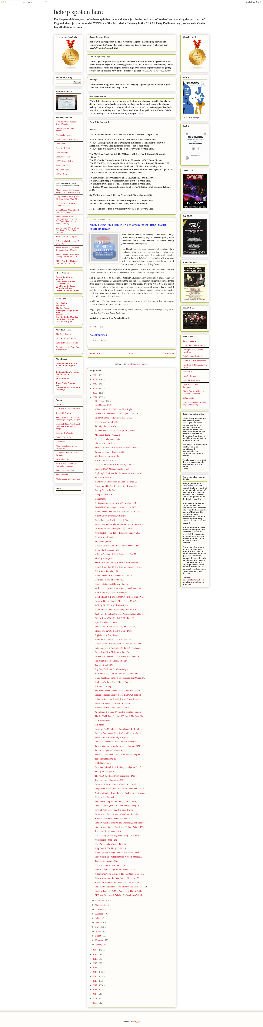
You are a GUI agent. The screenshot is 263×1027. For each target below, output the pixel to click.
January (99, 944)
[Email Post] (101, 326)
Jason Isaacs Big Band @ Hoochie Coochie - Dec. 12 (118, 711)
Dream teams (100, 498)
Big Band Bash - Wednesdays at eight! (111, 669)
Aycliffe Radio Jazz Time (106, 839)
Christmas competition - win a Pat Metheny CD (115, 502)
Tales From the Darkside (105, 758)
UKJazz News (62, 174)
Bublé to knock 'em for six (106, 537)
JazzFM (59, 315)
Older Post (168, 353)
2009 (95, 998)
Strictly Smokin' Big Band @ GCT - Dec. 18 (114, 618)
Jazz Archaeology (63, 135)
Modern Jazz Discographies (68, 479)
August (98, 913)
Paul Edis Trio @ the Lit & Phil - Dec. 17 (113, 639)
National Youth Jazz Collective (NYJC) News (115, 430)
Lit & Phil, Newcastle (191, 380)
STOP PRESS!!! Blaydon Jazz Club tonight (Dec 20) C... (120, 596)
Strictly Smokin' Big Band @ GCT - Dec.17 (114, 630)
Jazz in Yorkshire (63, 437)
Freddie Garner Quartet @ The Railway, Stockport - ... (118, 805)
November (100, 900)
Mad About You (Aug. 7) (66, 237)
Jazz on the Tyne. (64, 321)
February (99, 940)
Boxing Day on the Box (105, 490)
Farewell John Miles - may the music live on (114, 809)
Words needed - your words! (107, 456)
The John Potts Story (65, 470)
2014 (95, 976)
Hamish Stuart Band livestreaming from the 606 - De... (118, 609)
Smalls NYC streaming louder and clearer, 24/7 (115, 507)
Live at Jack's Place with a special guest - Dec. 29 (116, 413)
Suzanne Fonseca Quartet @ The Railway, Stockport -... (119, 694)
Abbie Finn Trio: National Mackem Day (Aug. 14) (66, 262)
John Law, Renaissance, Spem (108, 831)
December (100, 401)
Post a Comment (100, 340)
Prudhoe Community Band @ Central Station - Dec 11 (118, 733)
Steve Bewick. (61, 303)
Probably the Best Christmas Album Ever (113, 652)
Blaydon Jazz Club (191, 341)
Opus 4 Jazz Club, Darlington (190, 386)
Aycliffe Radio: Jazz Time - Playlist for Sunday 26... (117, 532)
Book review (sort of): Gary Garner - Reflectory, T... (117, 878)
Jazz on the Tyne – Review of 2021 (110, 451)
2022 (95, 392)
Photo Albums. (63, 379)
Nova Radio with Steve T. (67, 338)
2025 (95, 379)
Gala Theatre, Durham (192, 356)
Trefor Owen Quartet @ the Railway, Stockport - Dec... (119, 588)
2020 (95, 949)
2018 (95, 958)
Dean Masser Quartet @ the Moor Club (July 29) (68, 211)
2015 (95, 971)
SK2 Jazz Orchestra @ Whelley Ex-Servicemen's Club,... (120, 895)
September (100, 909)
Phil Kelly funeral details (105, 443)
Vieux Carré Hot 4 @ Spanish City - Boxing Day (116, 485)
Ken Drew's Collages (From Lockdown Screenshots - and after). (67, 288)
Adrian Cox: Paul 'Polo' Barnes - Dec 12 (112, 707)
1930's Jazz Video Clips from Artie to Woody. (66, 465)
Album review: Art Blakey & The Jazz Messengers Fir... (119, 873)
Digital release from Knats (106, 635)
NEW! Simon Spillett (64, 161)
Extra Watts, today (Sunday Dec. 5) (110, 843)
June (97, 922)
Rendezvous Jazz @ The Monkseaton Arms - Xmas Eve (119, 524)
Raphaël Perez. (63, 284)
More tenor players (103, 541)
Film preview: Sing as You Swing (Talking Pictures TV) (119, 826)
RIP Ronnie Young (103, 686)
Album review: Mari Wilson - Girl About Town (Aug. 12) (68, 249)
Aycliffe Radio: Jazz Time (106, 622)
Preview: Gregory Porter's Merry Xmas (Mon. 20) (116, 600)
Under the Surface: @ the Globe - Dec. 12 (113, 682)
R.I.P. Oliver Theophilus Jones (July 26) (66, 204)
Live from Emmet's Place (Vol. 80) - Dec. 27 (114, 417)
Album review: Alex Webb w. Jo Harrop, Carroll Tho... (119, 511)
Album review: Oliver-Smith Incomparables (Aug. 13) (67, 255)
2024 (95, 384)
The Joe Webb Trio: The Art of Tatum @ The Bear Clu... (119, 716)
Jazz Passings (62, 152)
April (97, 931)
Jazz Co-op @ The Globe (67, 139)
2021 (95, 397)
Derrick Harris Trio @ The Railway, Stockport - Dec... (118, 566)
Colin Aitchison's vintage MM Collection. (67, 373)
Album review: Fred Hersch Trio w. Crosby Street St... (118, 698)
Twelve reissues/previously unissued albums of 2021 (117, 745)
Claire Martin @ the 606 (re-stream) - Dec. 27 (115, 464)
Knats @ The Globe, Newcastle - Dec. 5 (112, 818)
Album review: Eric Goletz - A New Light (113, 409)
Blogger (136, 1021)
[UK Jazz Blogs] (71, 69)
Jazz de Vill (60, 305)
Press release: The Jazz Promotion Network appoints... (118, 856)
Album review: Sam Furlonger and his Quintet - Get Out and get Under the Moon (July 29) (67, 219)
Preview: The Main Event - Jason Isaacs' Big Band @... (119, 728)
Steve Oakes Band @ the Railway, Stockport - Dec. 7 (118, 767)
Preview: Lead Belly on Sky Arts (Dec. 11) (113, 737)
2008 (95, 1002)
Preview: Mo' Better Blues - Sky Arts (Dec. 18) (115, 626)
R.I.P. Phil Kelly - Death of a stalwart (111, 592)
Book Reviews (62, 474)
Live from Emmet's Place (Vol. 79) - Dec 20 (114, 528)
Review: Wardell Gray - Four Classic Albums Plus (117, 545)
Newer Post (95, 353)
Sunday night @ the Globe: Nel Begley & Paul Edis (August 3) (67, 230)
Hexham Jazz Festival (104, 797)
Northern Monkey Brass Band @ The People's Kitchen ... (120, 792)
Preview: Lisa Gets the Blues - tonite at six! (113, 703)
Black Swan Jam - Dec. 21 (106, 571)
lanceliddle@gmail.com (193, 580)
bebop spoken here (78, 11)
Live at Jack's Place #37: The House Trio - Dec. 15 (117, 656)
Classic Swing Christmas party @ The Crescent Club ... (119, 643)
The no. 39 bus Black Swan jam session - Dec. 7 (116, 775)
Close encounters (102, 720)
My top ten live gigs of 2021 (107, 771)
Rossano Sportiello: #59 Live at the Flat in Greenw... (117, 447)
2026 (95, 375)
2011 (95, 989)
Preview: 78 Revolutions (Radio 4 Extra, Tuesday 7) (117, 784)
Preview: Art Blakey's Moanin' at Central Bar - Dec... (118, 814)
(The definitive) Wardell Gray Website (66, 123)
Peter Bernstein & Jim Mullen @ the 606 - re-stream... (118, 647)
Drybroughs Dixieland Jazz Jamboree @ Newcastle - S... (119, 473)
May (97, 926)
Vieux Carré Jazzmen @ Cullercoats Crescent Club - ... (119, 882)
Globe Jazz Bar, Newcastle (194, 360)
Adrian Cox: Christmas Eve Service (110, 515)
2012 (95, 985)
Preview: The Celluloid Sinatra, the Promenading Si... (118, 754)
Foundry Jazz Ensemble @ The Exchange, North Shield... (120, 822)
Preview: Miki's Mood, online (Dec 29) (112, 468)
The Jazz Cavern (63, 334)
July (97, 918)
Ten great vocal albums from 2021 (109, 780)
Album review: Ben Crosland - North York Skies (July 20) (68, 191)
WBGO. (59, 313)
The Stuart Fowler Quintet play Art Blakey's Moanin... (118, 690)
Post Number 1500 (103, 404)
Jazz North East (63, 148)
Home (132, 353)
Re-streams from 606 (104, 477)
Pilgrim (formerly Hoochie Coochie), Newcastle (194, 392)
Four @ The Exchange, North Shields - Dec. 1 (115, 869)
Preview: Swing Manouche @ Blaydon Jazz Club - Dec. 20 (121, 886)
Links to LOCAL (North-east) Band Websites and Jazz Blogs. (68, 426)
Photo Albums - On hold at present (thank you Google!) (68, 418)
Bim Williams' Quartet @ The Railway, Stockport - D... (119, 673)
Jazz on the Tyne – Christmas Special (111, 750)
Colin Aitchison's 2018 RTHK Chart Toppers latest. (66, 365)
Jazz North (60, 144)
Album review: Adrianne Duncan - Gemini (113, 575)
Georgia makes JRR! (104, 494)
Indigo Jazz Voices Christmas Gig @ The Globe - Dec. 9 (119, 788)
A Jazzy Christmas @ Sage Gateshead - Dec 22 (115, 554)
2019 (95, 954)
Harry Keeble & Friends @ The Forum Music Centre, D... (120, 677)
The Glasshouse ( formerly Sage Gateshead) (194, 403)
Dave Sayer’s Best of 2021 (106, 421)
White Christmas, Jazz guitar (107, 549)
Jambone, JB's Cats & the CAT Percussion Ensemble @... (120, 613)
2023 (95, 388)
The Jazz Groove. (63, 308)
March (98, 935)
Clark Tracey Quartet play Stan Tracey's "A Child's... (118, 835)
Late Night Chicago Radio (67, 343)
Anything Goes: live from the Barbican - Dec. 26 (116, 481)
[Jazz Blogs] (197, 69)
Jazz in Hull (187, 372)
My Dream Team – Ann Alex (107, 434)
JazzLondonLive (63, 157)
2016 (95, 967)
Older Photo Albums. (65, 281)
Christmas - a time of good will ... (109, 579)
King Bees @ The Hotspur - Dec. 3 (110, 848)
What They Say (62, 459)
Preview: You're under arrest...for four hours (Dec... (117, 741)
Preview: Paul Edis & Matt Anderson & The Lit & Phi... (119, 890)
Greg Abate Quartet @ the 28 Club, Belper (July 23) (67, 198)
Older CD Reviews (64, 413)
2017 (95, 963)
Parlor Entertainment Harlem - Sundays (112, 583)
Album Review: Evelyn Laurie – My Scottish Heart (117, 852)
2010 (95, 993)
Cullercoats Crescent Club (194, 345)
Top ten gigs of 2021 (104, 664)
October (99, 904)
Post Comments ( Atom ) (137, 363)
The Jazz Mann (62, 170)
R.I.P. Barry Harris (103, 762)
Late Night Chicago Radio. (67, 310)
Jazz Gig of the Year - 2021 (107, 426)
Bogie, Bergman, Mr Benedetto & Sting (112, 520)
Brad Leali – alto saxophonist (107, 439)
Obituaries (60, 442)
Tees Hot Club (62, 165)
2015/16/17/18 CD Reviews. (68, 409)
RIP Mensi (99, 724)
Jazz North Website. (64, 433)
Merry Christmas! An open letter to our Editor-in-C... (118, 562)
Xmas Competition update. (106, 460)
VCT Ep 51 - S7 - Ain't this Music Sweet (113, 605)
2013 (95, 980)
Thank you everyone (103, 558)
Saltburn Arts (188, 398)
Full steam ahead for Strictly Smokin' (111, 660)
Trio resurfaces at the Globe (107, 861)
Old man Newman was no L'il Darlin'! (111, 865)
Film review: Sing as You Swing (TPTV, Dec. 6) (116, 801)
